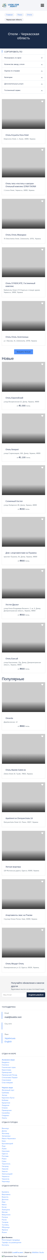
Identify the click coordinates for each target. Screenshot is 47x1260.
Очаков (4, 1108)
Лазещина (6, 1210)
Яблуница (6, 1227)
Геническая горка (9, 1067)
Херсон (5, 1171)
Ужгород (5, 1166)
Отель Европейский (14, 398)
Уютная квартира (13, 867)
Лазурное (5, 1105)
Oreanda (9, 718)
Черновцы (6, 1181)
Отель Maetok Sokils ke (16, 770)
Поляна (5, 1217)
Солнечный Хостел (14, 501)
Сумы (4, 1161)
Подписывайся (35, 995)
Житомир (5, 1133)
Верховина (6, 1194)
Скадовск (5, 1115)
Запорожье (6, 1136)
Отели (29, 15)
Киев (4, 1141)
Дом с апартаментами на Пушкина (21, 553)
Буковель (5, 1192)
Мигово (5, 1212)
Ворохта (5, 1197)
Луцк (3, 1146)
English (8, 1041)
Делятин (5, 1199)
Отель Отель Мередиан (16, 235)
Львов (4, 1149)
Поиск (19, 15)
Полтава (5, 1156)
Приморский (7, 1072)
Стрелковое (6, 1080)
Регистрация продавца (11, 1240)
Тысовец (5, 1225)
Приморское (7, 1110)
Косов (4, 1207)
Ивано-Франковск (9, 1138)
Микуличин (6, 1215)
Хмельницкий (7, 1174)
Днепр (4, 1131)
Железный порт (8, 1090)
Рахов (4, 1220)
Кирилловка (6, 1070)
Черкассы (5, 1176)
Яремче (5, 1230)
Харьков (5, 1169)
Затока (4, 1095)
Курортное (6, 1103)
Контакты (5, 1245)
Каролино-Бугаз (8, 1098)
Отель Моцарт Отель (15, 964)
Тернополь (6, 1164)
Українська (10, 1038)
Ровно (4, 1159)
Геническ (5, 1065)
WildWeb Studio (38, 1252)
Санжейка (6, 1113)
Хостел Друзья (12, 605)
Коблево (5, 1100)
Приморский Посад (9, 1075)
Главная (9, 15)
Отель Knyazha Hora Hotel (17, 135)
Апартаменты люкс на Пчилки (19, 915)
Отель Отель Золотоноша (17, 337)
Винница (5, 1128)
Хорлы (4, 1118)
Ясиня (4, 1232)
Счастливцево (7, 1082)
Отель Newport (12, 449)
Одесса (5, 1154)
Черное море (7, 1088)
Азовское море (8, 1060)
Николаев (5, 1151)
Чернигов (5, 1179)
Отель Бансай (12, 659)
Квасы (4, 1204)
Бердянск (5, 1062)
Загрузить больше (24, 352)
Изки (3, 1202)
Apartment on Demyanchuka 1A (19, 818)
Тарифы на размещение (11, 1242)
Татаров (5, 1222)
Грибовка (5, 1093)
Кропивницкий (7, 1143)
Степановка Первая (9, 1077)
